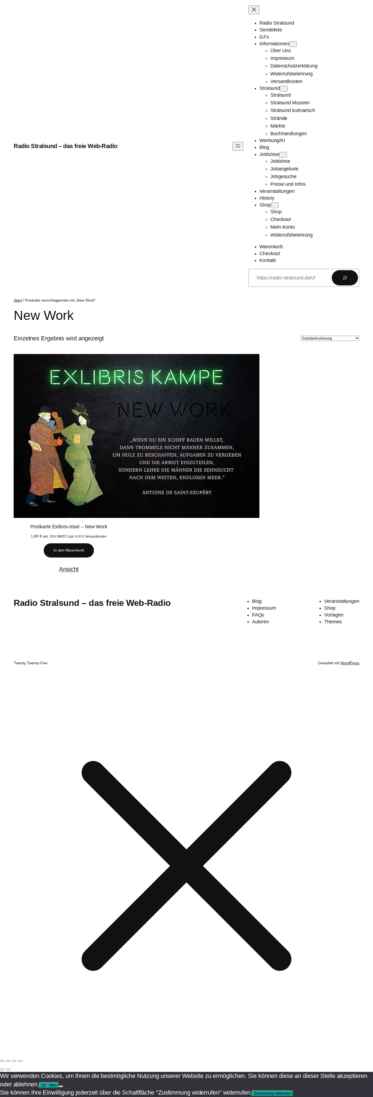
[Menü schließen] (253, 9)
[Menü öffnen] (237, 146)
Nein (53, 1085)
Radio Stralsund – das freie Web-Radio (65, 146)
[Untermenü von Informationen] (293, 44)
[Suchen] (345, 277)
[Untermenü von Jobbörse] (283, 155)
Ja (43, 1085)
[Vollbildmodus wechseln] (8, 1061)
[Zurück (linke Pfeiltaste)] (2, 1069)
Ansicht (68, 569)
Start (18, 300)
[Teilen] (14, 1061)
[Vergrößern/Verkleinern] (2, 1061)
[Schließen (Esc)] (20, 1061)
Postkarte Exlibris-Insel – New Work (69, 526)
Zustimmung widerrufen (272, 1093)
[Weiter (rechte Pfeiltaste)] (8, 1069)
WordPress (350, 663)
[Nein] (61, 1086)
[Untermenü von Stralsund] (284, 89)
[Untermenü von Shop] (275, 205)
